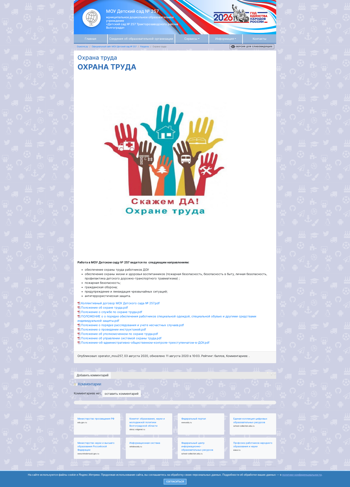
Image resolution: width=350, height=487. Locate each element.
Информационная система (144, 443)
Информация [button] (224, 38)
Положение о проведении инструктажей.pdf (113, 329)
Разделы (144, 46)
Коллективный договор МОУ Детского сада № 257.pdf (120, 303)
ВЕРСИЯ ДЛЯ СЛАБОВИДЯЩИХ (254, 46)
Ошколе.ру (82, 46)
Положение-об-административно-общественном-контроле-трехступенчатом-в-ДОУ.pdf (145, 342)
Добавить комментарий (92, 375)
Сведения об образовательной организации (141, 38)
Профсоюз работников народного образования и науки (252, 445)
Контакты (259, 38)
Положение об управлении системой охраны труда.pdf (121, 338)
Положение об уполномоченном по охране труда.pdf (119, 334)
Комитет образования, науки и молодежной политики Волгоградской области (147, 422)
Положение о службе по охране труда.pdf (111, 312)
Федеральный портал (193, 418)
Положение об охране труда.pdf (104, 307)
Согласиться (175, 481)
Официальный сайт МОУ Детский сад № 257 (114, 46)
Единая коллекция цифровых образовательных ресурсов (250, 420)
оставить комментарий (122, 393)
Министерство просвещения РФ (95, 418)
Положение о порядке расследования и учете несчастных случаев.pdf (132, 325)
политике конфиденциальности (302, 474)
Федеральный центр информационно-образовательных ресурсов (197, 446)
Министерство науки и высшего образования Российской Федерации (95, 446)
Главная (90, 38)
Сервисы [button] (190, 38)
